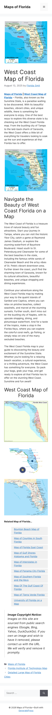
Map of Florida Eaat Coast (28, 547)
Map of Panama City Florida (29, 571)
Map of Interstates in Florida (25, 564)
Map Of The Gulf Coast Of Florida (28, 587)
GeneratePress (26, 710)
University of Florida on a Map (28, 602)
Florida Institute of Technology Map (27, 668)
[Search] (44, 693)
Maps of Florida (17, 7)
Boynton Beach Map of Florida (26, 531)
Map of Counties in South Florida (28, 540)
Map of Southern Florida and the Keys (27, 578)
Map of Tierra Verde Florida (29, 594)
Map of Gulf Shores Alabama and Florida (25, 555)
